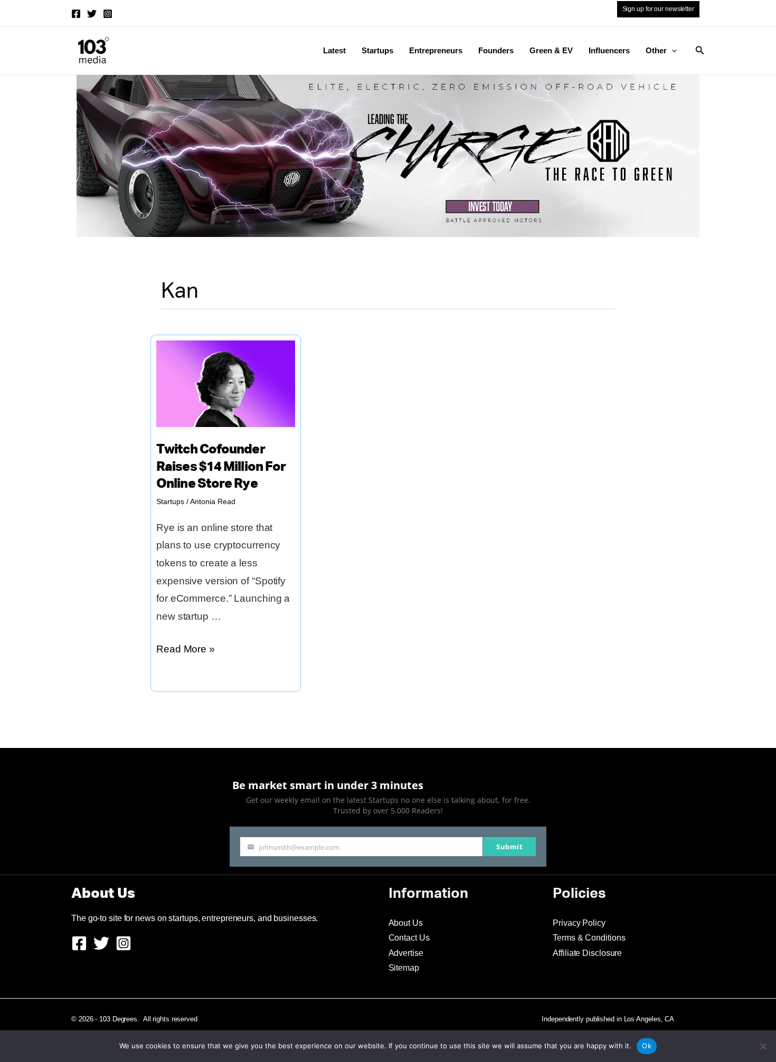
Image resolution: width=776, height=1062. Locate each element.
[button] (672, 50)
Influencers (609, 50)
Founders (496, 50)
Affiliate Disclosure (587, 953)
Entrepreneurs (435, 50)
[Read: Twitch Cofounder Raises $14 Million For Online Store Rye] (225, 382)
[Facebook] (76, 13)
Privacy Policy (579, 922)
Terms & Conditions (589, 937)
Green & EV (551, 50)
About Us (406, 922)
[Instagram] (107, 13)
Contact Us (409, 937)
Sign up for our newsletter (658, 9)
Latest (334, 50)
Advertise (406, 953)
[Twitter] (92, 13)
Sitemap (404, 967)
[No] (763, 1046)
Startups (377, 50)
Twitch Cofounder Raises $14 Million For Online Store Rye (221, 467)
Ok (646, 1045)
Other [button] (656, 50)
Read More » (185, 650)
